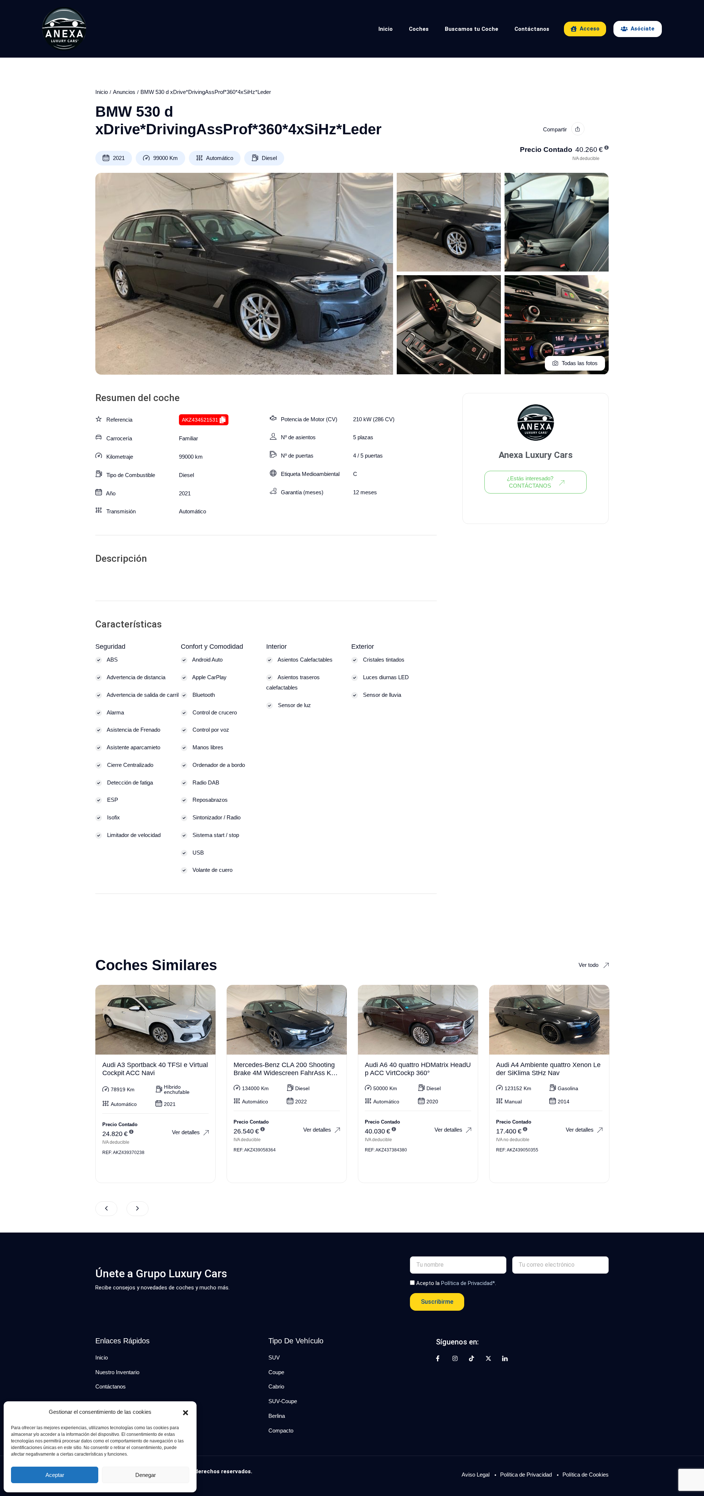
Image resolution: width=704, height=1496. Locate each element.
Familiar (188, 438)
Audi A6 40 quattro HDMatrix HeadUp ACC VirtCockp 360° (418, 1069)
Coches (419, 29)
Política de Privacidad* (468, 1283)
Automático (219, 158)
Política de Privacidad (526, 1474)
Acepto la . (456, 1283)
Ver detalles (186, 1132)
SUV (274, 1357)
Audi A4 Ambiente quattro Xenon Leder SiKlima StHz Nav (548, 1069)
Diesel (269, 158)
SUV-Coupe (282, 1401)
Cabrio (276, 1386)
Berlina (276, 1416)
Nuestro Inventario (117, 1372)
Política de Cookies (585, 1474)
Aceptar (54, 1475)
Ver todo (589, 965)
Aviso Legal (475, 1474)
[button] (185, 1412)
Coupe (276, 1372)
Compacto (280, 1430)
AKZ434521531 (200, 420)
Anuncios (124, 92)
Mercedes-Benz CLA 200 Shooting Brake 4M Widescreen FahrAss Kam (284, 1072)
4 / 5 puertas (368, 455)
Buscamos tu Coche (471, 29)
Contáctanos (531, 29)
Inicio (385, 29)
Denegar (145, 1475)
